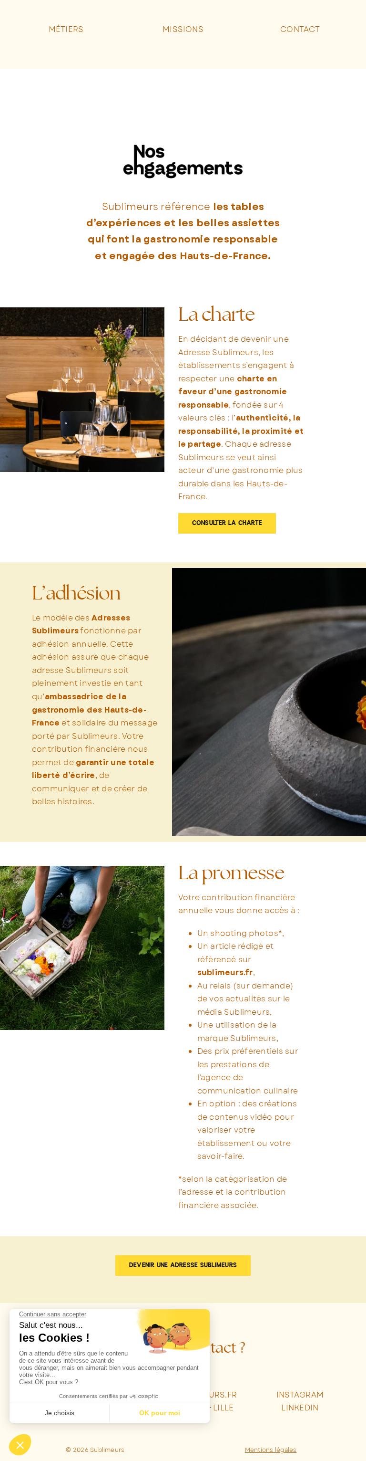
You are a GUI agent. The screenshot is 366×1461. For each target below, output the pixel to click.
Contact (300, 29)
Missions (183, 29)
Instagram (300, 1394)
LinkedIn (299, 1407)
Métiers (66, 29)
